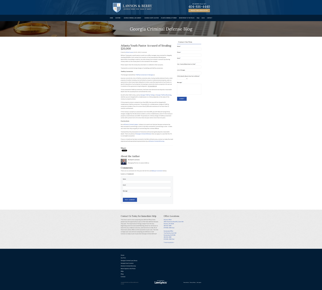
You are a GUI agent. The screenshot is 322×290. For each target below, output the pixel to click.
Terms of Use (186, 282)
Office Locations (171, 216)
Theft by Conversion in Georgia (144, 75)
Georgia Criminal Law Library (132, 18)
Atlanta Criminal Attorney (169, 18)
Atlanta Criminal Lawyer (131, 124)
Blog (203, 18)
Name (124, 179)
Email (124, 185)
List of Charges (181, 70)
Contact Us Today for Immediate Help (138, 216)
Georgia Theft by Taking (147, 95)
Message (125, 191)
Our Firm (117, 18)
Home (111, 18)
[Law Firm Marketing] (161, 282)
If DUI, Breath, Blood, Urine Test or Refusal (188, 76)
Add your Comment (157, 171)
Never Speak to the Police (186, 18)
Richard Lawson (129, 52)
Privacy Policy (193, 282)
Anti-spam (199, 282)
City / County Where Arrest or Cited (186, 64)
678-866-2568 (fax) (169, 227)
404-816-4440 (199, 6)
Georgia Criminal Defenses (143, 134)
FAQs (198, 18)
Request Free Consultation (199, 10)
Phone (179, 52)
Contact (209, 18)
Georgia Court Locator (151, 18)
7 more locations (168, 242)
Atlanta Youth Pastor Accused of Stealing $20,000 (146, 47)
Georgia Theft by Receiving (163, 95)
